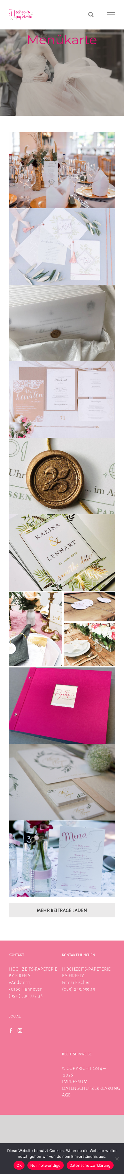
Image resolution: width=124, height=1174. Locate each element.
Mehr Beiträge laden (62, 910)
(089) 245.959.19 (78, 989)
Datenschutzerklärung (90, 1165)
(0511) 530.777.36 (26, 995)
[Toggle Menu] (111, 14)
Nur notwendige (45, 1165)
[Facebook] (11, 1030)
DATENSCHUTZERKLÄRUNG (91, 1088)
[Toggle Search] (91, 14)
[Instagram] (20, 1030)
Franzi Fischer (76, 982)
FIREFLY (23, 975)
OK (19, 1165)
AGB (66, 1094)
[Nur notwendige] (117, 1159)
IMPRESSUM (74, 1081)
